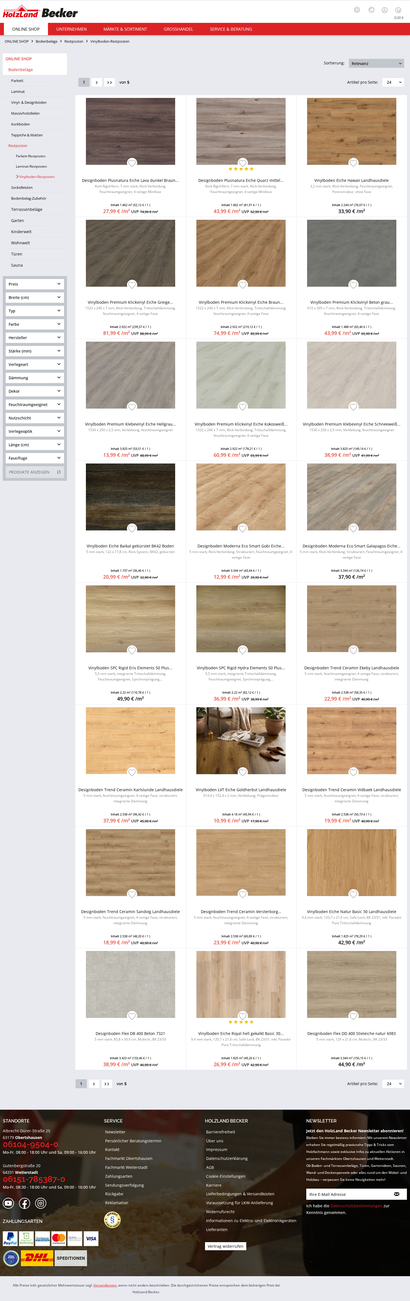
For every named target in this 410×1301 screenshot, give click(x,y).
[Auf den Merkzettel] (132, 164)
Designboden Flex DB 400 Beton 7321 (130, 1036)
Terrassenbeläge (26, 209)
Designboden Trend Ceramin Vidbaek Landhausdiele (351, 795)
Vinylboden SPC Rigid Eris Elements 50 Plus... (130, 673)
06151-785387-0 (34, 1179)
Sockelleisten (22, 187)
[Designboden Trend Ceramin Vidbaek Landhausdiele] (351, 740)
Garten (17, 220)
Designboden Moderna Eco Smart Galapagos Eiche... (351, 551)
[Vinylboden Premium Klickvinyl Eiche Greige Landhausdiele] (130, 253)
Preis (13, 284)
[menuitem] (358, 9)
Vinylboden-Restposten (36, 176)
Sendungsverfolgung (124, 1185)
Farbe (14, 324)
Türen (16, 254)
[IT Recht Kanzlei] (115, 1219)
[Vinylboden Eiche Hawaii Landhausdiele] (351, 131)
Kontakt (112, 1149)
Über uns (214, 1140)
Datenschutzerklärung (227, 1158)
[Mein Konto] (385, 10)
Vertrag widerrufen (225, 1246)
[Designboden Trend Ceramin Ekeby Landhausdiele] (351, 618)
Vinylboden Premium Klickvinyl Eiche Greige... (130, 308)
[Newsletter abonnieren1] (397, 1194)
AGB (210, 1167)
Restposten (17, 145)
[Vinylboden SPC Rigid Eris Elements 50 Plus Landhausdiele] (130, 618)
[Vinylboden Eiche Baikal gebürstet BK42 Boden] (130, 497)
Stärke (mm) (20, 351)
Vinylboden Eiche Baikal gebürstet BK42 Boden (130, 548)
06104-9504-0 (30, 1144)
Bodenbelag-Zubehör (28, 198)
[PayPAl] (10, 1238)
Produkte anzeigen (29, 472)
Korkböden (20, 124)
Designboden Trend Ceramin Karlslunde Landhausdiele (130, 795)
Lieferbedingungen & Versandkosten (240, 1193)
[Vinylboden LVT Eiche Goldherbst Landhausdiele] (241, 740)
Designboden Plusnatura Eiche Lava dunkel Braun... (130, 186)
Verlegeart (18, 364)
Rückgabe (114, 1193)
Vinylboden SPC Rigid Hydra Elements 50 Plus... (241, 673)
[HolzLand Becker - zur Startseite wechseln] (40, 12)
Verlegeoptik (20, 431)
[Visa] (91, 1238)
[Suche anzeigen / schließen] (357, 10)
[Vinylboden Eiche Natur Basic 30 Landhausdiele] (351, 862)
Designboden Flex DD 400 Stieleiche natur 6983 (351, 1036)
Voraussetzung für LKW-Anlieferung (239, 1202)
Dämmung (18, 377)
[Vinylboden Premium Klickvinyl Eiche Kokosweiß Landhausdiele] (241, 375)
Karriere (213, 1185)
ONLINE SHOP (19, 58)
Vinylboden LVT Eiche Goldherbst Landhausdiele (241, 792)
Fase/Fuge (18, 458)
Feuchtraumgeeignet (28, 404)
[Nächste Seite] (96, 82)
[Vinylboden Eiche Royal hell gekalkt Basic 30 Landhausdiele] (241, 984)
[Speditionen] (71, 1258)
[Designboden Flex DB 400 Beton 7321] (130, 984)
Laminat (18, 91)
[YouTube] (10, 1203)
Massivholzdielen (25, 113)
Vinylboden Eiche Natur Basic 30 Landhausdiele (352, 917)
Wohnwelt (20, 242)
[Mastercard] (58, 1238)
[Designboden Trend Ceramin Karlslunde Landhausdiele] (130, 740)
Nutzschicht (20, 418)
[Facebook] (26, 1203)
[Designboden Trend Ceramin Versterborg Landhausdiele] (241, 862)
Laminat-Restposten (31, 166)
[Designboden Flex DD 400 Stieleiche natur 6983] (351, 984)
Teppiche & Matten (27, 134)
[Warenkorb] (399, 10)
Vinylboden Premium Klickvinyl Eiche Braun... (241, 308)
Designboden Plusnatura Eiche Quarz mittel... (241, 186)
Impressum (216, 1149)
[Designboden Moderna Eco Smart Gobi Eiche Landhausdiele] (241, 497)
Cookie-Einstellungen (225, 1176)
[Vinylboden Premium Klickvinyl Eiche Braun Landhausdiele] (241, 253)
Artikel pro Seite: (362, 82)
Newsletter (115, 1132)
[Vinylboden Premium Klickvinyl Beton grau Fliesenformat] (351, 253)
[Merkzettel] (371, 10)
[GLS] (11, 1258)
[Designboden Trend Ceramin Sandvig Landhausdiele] (130, 862)
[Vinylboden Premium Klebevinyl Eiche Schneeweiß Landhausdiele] (351, 375)
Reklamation (116, 1202)
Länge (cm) (19, 444)
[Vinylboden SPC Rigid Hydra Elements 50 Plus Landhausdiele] (241, 618)
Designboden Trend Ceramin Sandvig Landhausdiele (130, 917)
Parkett (17, 80)
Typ (12, 310)
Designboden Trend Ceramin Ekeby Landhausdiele (351, 673)
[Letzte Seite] (109, 82)
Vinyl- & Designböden (29, 102)
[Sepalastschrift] (74, 1238)
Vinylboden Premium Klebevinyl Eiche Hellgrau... (130, 426)
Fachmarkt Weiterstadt (126, 1167)
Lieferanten (217, 1229)
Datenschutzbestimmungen (356, 1205)
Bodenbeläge (20, 69)
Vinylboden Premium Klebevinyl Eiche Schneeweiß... (352, 426)
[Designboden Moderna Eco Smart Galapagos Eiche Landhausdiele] (351, 497)
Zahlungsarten (118, 1176)
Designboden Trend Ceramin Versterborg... (241, 917)
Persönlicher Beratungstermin (133, 1140)
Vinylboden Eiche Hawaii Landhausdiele (351, 186)
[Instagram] (42, 1203)
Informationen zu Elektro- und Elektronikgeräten (251, 1220)
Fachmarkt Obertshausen (129, 1158)
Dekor (14, 391)
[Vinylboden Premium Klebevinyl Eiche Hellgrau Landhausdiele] (130, 375)
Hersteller (18, 337)
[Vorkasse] (42, 1238)
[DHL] (37, 1258)
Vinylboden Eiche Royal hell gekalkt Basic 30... (241, 1039)
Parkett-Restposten (30, 156)
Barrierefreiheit (220, 1132)
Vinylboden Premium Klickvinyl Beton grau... (351, 308)
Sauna (17, 265)
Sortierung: (334, 63)
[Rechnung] (26, 1238)
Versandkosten (105, 1285)
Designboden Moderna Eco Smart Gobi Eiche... (241, 551)
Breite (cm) (19, 297)
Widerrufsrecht (220, 1211)
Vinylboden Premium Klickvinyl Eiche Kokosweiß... (241, 429)
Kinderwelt (21, 231)
